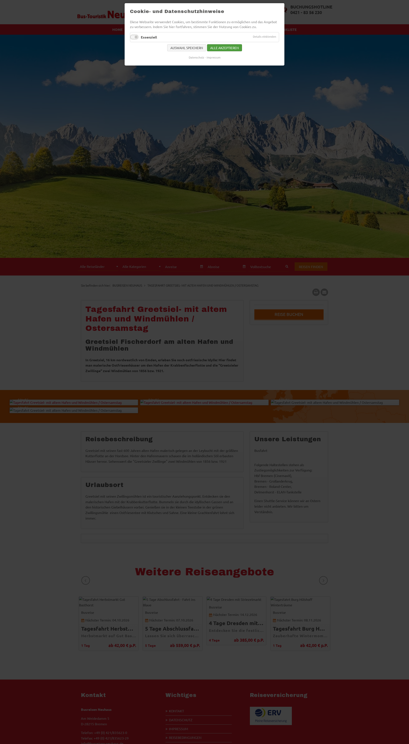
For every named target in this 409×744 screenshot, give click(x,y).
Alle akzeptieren (224, 48)
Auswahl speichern (186, 48)
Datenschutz (196, 57)
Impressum (213, 57)
